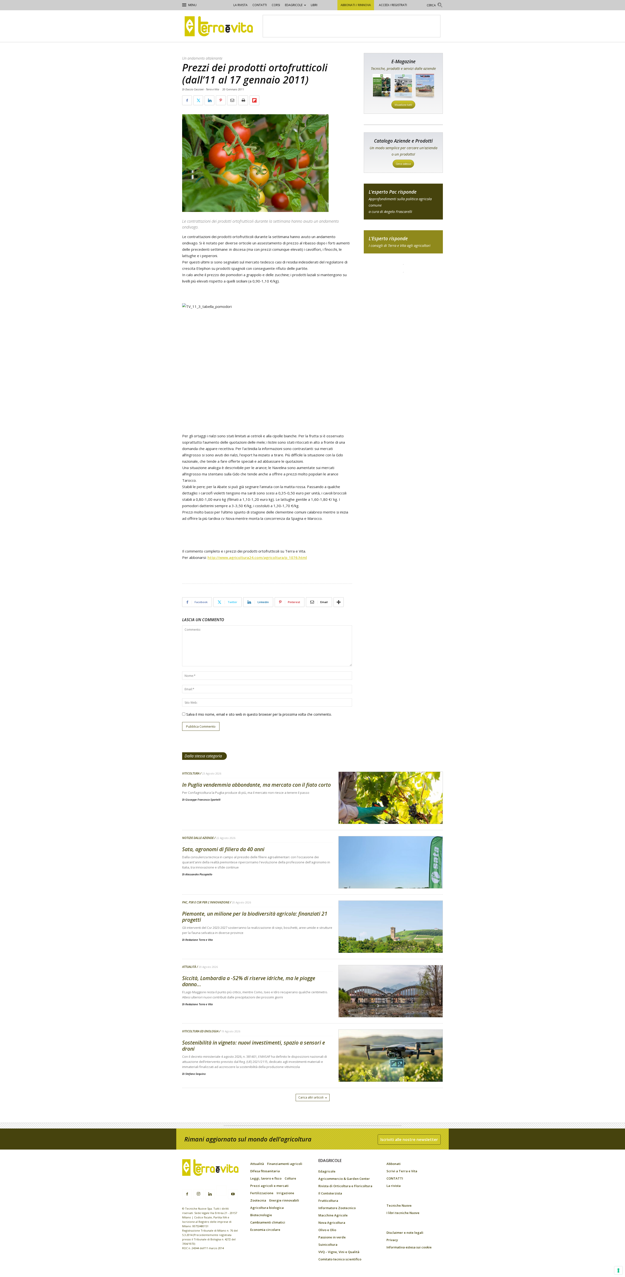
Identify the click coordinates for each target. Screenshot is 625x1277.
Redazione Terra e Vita (199, 940)
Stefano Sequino (195, 1074)
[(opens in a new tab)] (391, 1068)
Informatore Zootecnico (337, 1208)
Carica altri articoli (310, 1097)
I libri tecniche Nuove (402, 1213)
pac (403, 202)
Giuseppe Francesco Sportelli (202, 799)
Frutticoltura (328, 1200)
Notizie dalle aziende (198, 838)
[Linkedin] (210, 1194)
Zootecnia (258, 1200)
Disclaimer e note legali (404, 1232)
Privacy (392, 1240)
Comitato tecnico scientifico (339, 1259)
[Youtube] (233, 1194)
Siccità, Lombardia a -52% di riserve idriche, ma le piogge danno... (248, 981)
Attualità (189, 967)
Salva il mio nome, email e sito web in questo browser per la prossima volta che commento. (259, 714)
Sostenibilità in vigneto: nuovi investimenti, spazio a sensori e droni (253, 1045)
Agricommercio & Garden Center (344, 1178)
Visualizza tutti (403, 104)
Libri (314, 5)
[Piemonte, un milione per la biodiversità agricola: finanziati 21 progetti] (391, 939)
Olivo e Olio (327, 1230)
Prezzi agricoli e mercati (269, 1185)
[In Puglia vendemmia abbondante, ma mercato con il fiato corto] (391, 810)
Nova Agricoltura (331, 1222)
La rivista (240, 5)
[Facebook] (187, 1194)
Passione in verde (332, 1237)
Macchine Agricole (333, 1215)
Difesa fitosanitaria (265, 1171)
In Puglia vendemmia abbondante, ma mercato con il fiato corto (256, 784)
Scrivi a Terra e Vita (401, 1171)
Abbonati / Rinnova (356, 5)
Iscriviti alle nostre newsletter (409, 1139)
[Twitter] (221, 1191)
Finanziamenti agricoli (284, 1164)
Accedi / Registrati (393, 5)
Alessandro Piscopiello (198, 874)
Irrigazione (285, 1193)
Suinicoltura (327, 1244)
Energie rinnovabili (284, 1200)
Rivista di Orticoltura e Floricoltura (345, 1186)
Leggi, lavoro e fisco (265, 1178)
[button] (435, 5)
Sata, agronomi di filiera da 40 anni (223, 849)
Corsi (276, 5)
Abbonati (393, 1164)
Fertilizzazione (261, 1193)
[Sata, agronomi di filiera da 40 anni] (391, 874)
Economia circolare (265, 1229)
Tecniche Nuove (399, 1205)
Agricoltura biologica (267, 1207)
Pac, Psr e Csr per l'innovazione (205, 902)
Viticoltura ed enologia (200, 1031)
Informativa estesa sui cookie (409, 1247)
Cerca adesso (403, 164)
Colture (290, 1178)
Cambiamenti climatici (267, 1222)
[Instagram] (198, 1194)
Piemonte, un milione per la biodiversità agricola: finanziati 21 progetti (254, 916)
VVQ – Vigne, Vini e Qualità (338, 1252)
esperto (403, 241)
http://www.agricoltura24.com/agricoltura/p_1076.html (257, 557)
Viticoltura (190, 773)
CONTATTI (259, 5)
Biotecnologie (261, 1215)
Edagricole (293, 5)
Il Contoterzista (330, 1193)
